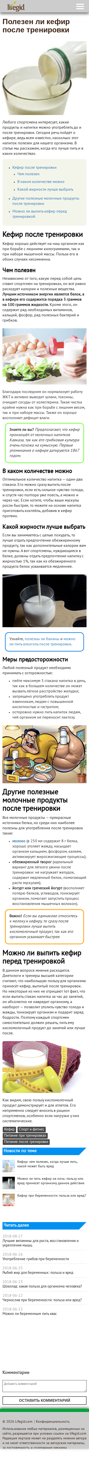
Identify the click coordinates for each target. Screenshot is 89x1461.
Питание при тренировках (25, 1135)
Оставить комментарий (44, 1400)
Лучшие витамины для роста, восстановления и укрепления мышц (40, 1243)
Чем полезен (28, 174)
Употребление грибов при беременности (35, 1259)
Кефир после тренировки (34, 167)
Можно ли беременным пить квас (29, 1314)
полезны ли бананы (41, 639)
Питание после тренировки (26, 1142)
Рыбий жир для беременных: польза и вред (37, 1273)
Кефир (9, 1129)
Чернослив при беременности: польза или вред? (42, 1300)
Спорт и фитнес (31, 1129)
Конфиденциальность (53, 1421)
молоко (18, 841)
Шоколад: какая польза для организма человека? (42, 1286)
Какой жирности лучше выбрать (45, 189)
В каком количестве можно (41, 182)
